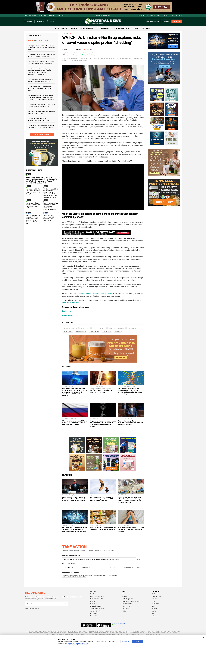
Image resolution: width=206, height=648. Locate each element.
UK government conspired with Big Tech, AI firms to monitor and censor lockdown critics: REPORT (74, 529)
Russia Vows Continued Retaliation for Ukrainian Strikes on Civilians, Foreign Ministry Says (41, 127)
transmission (126, 58)
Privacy (69, 631)
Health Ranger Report (34, 170)
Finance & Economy (104, 28)
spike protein (117, 58)
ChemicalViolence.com (70, 303)
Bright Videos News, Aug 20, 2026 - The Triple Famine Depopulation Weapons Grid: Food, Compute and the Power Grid (33, 219)
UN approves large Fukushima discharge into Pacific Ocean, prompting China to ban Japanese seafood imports (130, 391)
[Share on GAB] (82, 54)
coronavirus (84, 58)
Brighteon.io (155, 594)
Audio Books (60, 15)
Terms (74, 631)
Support (92, 601)
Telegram (155, 599)
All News (124, 596)
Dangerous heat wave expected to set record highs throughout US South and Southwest (102, 390)
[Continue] (65, 604)
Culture (74, 28)
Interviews (52, 15)
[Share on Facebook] (69, 54)
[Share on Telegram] (78, 54)
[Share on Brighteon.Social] (64, 54)
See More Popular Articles (42, 134)
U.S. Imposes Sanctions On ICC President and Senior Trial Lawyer (39, 119)
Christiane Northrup (72, 58)
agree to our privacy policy (78, 644)
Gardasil (102, 58)
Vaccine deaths (137, 58)
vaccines (84, 60)
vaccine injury (66, 60)
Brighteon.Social (157, 596)
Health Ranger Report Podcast (131, 601)
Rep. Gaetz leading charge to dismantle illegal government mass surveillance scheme (130, 422)
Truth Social (155, 603)
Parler (153, 601)
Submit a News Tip (95, 611)
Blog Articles (125, 608)
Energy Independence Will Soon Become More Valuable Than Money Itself (33, 205)
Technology (146, 28)
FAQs (172, 15)
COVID (91, 58)
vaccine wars (76, 60)
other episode (96, 294)
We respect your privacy (32, 608)
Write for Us (93, 603)
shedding (109, 58)
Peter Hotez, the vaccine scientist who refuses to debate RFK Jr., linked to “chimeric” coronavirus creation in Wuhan (130, 499)
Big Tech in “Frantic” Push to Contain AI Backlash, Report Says (41, 112)
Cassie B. (100, 386)
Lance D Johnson (130, 386)
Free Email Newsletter (96, 599)
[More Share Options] (96, 54)
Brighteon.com (67, 311)
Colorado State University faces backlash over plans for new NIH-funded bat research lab (101, 498)
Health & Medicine (86, 28)
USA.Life (154, 616)
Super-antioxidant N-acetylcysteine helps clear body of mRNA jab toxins (103, 528)
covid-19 (96, 58)
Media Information (95, 606)
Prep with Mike (42, 15)
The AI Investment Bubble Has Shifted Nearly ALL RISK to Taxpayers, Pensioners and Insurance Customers (50, 206)
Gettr (153, 606)
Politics (64, 28)
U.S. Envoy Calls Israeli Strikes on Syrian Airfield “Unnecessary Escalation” (41, 80)
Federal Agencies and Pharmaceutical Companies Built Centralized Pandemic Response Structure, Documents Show (41, 97)
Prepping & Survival (121, 28)
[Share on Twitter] (73, 54)
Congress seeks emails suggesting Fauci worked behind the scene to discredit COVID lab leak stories (74, 498)
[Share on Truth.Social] (87, 54)
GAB (153, 613)
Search (180, 15)
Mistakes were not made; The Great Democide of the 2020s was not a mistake (131, 529)
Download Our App (155, 15)
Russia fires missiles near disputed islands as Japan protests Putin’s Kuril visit (40, 88)
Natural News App (127, 603)
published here (84, 634)
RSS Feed (124, 611)
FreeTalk (154, 608)
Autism (69, 33)
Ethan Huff (77, 49)
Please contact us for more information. (74, 577)
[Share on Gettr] (91, 54)
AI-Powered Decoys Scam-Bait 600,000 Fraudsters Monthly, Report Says (41, 55)
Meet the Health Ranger (97, 596)
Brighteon (32, 15)
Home (25, 15)
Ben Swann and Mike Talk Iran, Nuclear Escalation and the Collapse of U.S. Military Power (33, 191)
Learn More (125, 641)
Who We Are (94, 594)
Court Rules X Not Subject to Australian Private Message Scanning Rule (41, 105)
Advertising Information (97, 608)
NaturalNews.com (68, 315)
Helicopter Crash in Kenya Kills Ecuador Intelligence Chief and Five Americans (41, 62)
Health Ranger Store (128, 599)
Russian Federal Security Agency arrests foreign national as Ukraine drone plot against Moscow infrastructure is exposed (39, 71)
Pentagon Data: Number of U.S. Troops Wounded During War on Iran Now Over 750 (41, 47)
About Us (166, 15)
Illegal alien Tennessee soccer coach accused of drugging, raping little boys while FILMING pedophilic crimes (103, 423)
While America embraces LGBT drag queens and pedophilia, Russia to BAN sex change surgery (74, 422)
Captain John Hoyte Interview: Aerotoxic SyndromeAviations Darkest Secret (48, 218)
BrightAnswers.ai (142, 15)
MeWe (154, 611)
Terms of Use (94, 616)
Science (135, 28)
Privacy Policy (94, 613)
